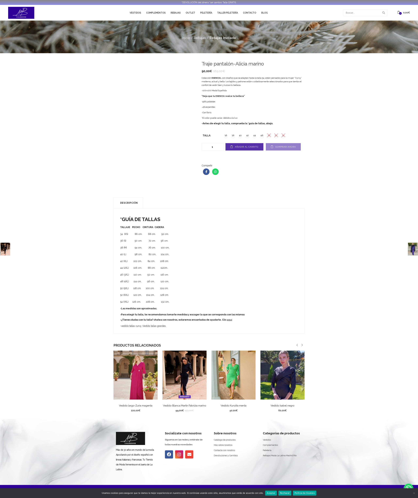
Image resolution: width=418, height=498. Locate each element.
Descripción (129, 203)
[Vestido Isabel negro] (282, 375)
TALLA (206, 135)
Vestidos (135, 12)
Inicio (186, 38)
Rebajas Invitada (222, 38)
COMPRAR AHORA (285, 147)
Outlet (190, 12)
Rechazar (285, 493)
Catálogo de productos (225, 440)
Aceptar (271, 493)
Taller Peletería (227, 12)
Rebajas (176, 12)
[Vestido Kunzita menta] (233, 375)
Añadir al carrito (246, 147)
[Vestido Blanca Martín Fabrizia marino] (184, 375)
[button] (403, 13)
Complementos (156, 12)
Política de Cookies (305, 493)
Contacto (249, 12)
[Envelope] (189, 454)
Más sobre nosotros (223, 445)
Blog (264, 12)
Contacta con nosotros (224, 450)
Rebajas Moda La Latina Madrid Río (280, 455)
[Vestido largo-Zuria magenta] (135, 375)
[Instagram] (179, 454)
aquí (229, 319)
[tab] (128, 203)
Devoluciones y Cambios (226, 455)
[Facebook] (169, 454)
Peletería (206, 12)
